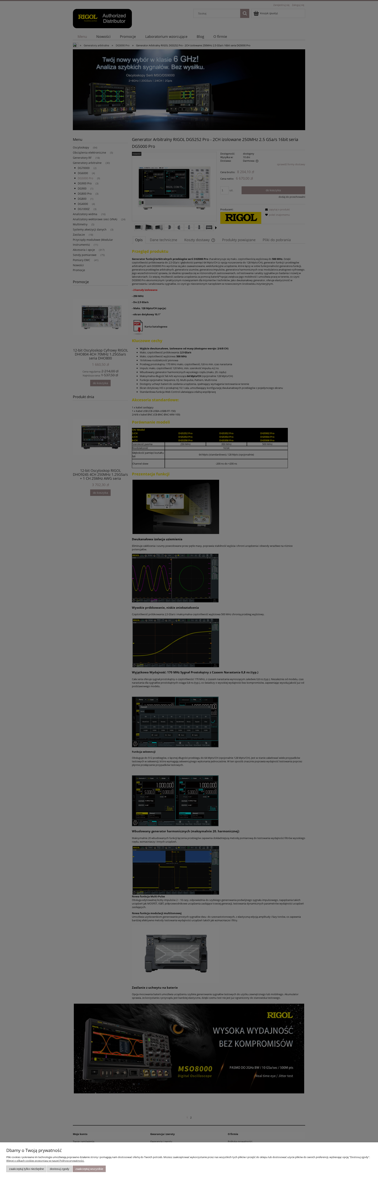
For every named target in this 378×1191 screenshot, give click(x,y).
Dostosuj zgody (59, 1168)
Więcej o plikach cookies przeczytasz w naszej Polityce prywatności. (45, 1160)
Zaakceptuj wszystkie (89, 1168)
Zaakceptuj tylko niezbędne (26, 1168)
